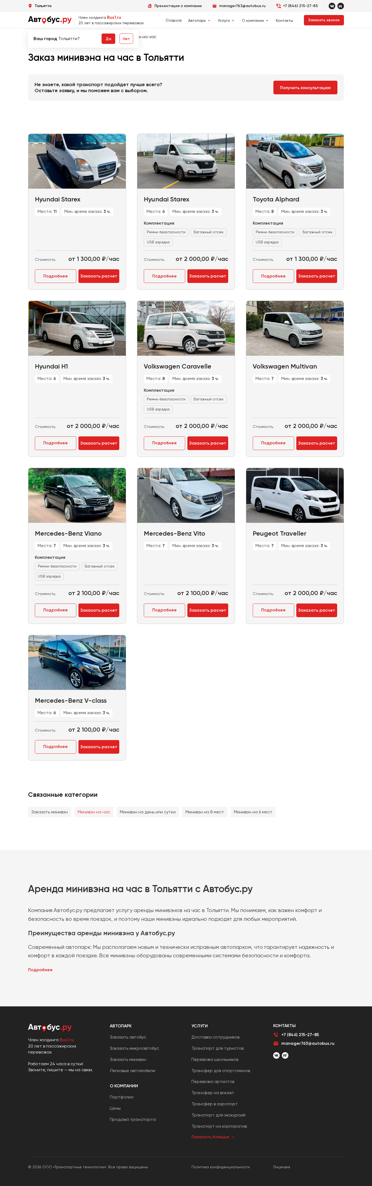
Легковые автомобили (132, 1070)
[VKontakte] (332, 6)
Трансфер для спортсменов (220, 1070)
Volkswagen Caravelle (177, 366)
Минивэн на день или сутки (148, 811)
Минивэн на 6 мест (253, 811)
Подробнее (55, 276)
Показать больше (210, 1136)
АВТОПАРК (121, 1025)
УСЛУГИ (199, 1025)
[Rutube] (340, 6)
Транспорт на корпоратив (219, 1126)
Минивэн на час (94, 811)
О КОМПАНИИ (124, 1085)
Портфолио (122, 1097)
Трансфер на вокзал (212, 1092)
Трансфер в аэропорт (214, 1103)
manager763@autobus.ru (307, 1043)
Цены (115, 1108)
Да (108, 39)
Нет (126, 39)
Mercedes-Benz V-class (71, 700)
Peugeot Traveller (279, 533)
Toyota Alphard (276, 199)
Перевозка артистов (212, 1081)
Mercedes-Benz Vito (174, 533)
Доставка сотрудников (215, 1037)
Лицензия (281, 1167)
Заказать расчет (98, 276)
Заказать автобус (128, 1037)
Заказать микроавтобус (134, 1048)
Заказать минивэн (49, 811)
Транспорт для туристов (217, 1048)
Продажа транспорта (133, 1119)
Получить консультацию (305, 87)
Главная (174, 20)
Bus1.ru (114, 17)
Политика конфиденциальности (220, 1167)
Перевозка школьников (214, 1059)
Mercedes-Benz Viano (68, 533)
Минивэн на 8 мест (204, 811)
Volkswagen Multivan (285, 366)
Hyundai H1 (51, 366)
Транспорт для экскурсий (218, 1115)
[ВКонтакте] (276, 1055)
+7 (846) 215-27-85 (300, 6)
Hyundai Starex (57, 199)
